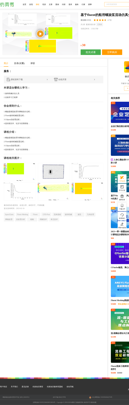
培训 (44, 4)
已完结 (99, 24)
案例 (57, 4)
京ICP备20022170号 (59, 397)
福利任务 (122, 200)
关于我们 (14, 387)
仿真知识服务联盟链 (55, 387)
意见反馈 (25, 387)
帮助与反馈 (122, 228)
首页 (24, 4)
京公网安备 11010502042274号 (102, 397)
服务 (77, 4)
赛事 (90, 4)
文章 (50, 4)
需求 (70, 4)
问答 (64, 4)
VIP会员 (122, 181)
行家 (83, 4)
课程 (37, 4)
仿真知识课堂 (38, 387)
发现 (31, 4)
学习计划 (122, 190)
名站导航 (70, 387)
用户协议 (3, 387)
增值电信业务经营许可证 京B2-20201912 (16, 397)
